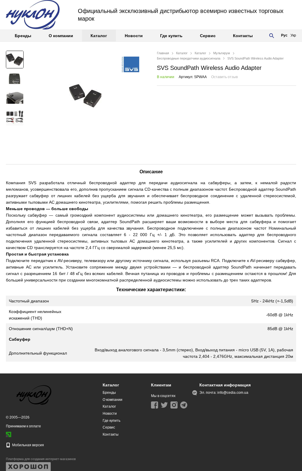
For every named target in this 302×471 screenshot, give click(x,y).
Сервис (208, 35)
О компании (61, 35)
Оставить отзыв (224, 77)
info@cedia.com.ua (232, 393)
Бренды (23, 35)
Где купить (171, 35)
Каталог (99, 35)
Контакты (243, 35)
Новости (134, 35)
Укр (293, 35)
